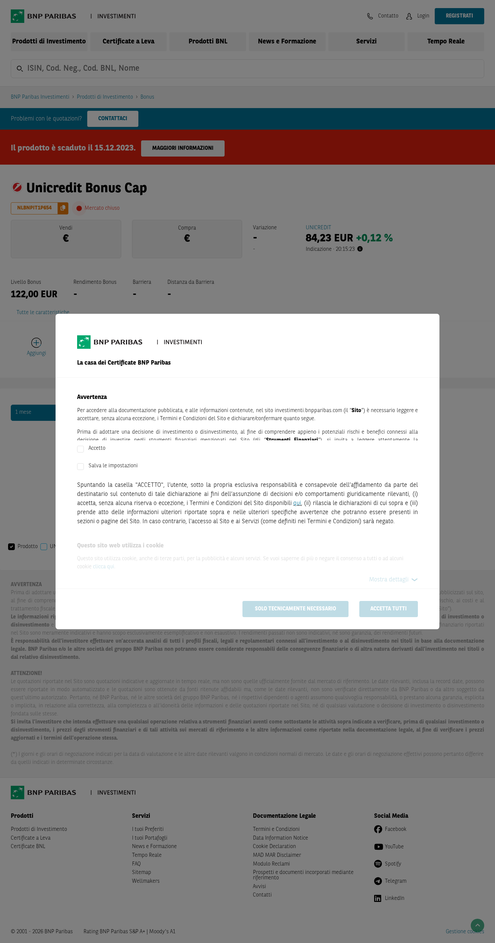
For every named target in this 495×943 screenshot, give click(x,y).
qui (297, 503)
